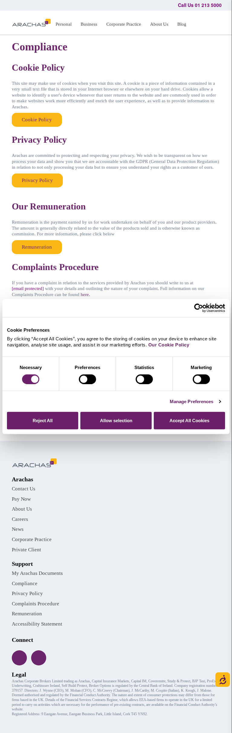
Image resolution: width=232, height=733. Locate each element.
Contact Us (23, 489)
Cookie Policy (37, 120)
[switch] (87, 379)
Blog (181, 24)
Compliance (24, 583)
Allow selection (116, 420)
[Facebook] (19, 657)
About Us (159, 24)
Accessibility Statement (37, 624)
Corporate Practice (123, 24)
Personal (64, 24)
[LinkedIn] (38, 657)
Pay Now (21, 499)
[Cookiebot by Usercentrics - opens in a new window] (198, 307)
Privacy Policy (37, 180)
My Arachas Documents (37, 573)
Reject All (43, 420)
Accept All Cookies (189, 420)
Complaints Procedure (35, 604)
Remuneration (37, 247)
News (18, 529)
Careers (20, 519)
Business (89, 24)
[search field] (214, 21)
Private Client (26, 550)
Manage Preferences (192, 401)
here (85, 294)
